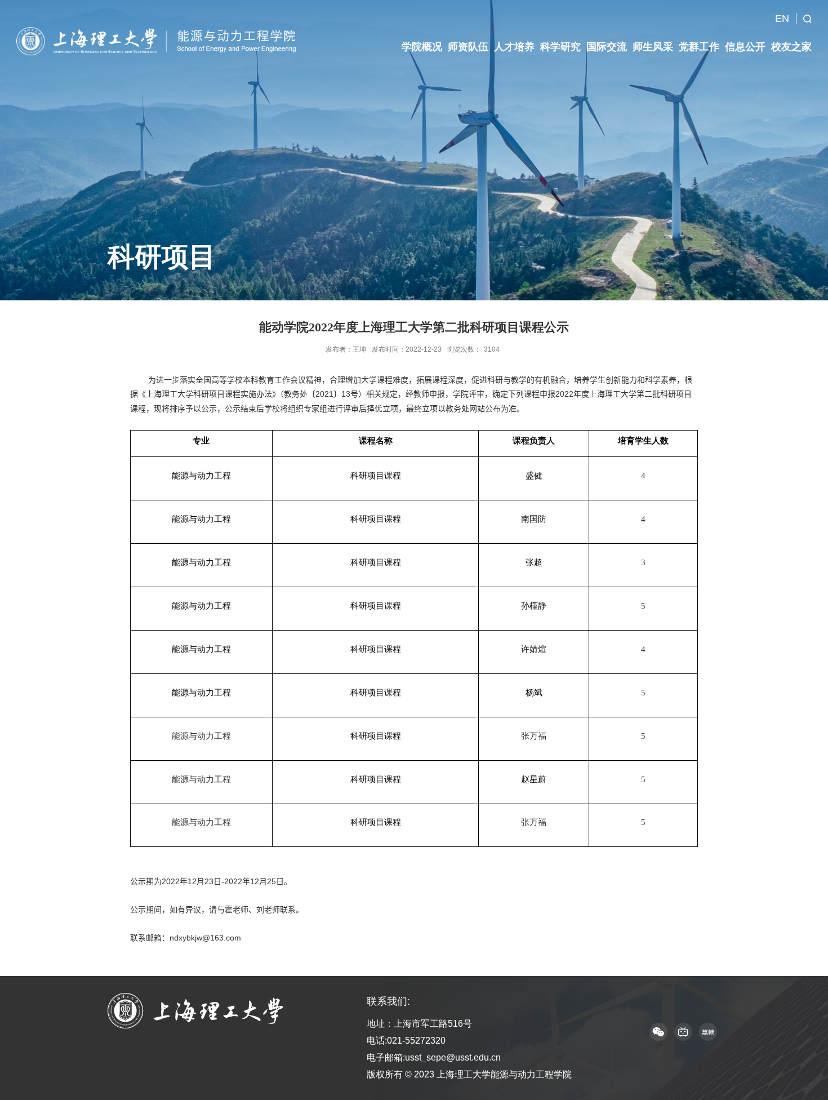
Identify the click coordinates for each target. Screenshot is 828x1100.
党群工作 (699, 46)
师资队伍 (468, 46)
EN (782, 18)
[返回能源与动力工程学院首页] (159, 41)
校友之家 (791, 46)
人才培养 (514, 46)
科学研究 (560, 46)
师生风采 (653, 46)
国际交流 (606, 46)
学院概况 (422, 46)
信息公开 (745, 46)
